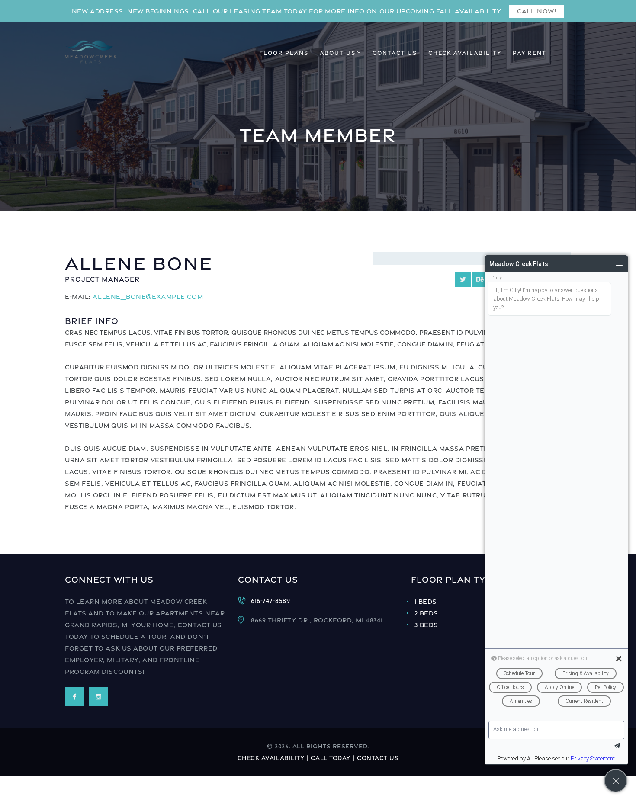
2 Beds (426, 613)
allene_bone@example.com (148, 296)
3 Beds (426, 624)
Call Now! (536, 11)
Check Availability (271, 757)
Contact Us (378, 757)
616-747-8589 (270, 600)
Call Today (330, 757)
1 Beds (425, 601)
